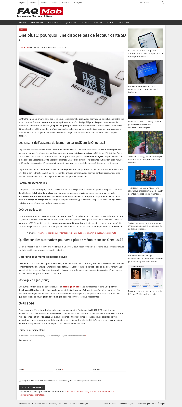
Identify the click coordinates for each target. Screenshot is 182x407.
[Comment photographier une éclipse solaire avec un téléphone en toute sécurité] (145, 143)
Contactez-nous (109, 403)
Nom (21, 369)
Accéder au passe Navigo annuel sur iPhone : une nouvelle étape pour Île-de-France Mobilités (145, 226)
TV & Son (85, 22)
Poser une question (146, 403)
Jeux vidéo (71, 22)
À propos (161, 403)
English (22, 2)
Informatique (54, 22)
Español (44, 2)
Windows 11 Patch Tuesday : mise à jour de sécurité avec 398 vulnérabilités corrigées (144, 124)
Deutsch (65, 2)
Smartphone (37, 22)
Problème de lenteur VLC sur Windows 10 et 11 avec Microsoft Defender (143, 89)
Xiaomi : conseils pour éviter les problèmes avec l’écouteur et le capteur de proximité (77, 232)
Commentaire (25, 340)
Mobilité (98, 22)
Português (78, 2)
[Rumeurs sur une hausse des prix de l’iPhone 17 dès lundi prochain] (145, 277)
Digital (110, 22)
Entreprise (124, 22)
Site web (97, 369)
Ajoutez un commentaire (58, 47)
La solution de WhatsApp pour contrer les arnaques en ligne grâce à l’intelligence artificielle (145, 53)
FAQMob (26, 403)
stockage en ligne (72, 286)
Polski (54, 2)
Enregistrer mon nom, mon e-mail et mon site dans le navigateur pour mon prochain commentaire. (61, 380)
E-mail (59, 369)
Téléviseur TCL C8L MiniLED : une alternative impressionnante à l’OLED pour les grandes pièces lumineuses (145, 191)
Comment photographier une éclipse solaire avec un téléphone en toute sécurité (145, 159)
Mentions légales (127, 403)
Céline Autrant (24, 47)
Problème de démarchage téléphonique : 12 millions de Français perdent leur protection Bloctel (145, 258)
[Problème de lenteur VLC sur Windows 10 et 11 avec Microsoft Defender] (145, 72)
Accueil (22, 22)
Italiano (33, 2)
